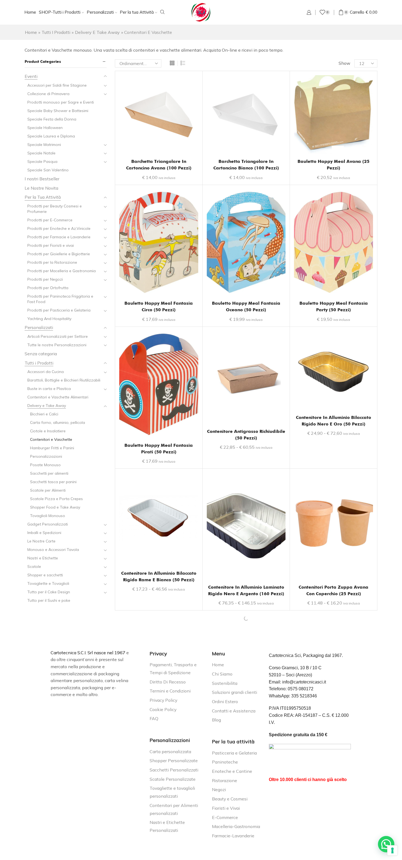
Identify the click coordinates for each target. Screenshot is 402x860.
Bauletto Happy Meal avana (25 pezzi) (333, 165)
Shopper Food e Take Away (55, 507)
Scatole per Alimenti (48, 490)
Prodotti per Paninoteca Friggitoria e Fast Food (60, 299)
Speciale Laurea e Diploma (51, 136)
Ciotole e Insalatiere (48, 430)
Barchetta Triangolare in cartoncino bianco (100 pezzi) (246, 165)
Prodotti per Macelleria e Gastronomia (61, 270)
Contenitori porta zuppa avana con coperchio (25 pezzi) (333, 590)
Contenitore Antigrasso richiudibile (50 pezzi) (246, 435)
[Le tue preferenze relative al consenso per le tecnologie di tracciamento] (392, 850)
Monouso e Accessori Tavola (53, 549)
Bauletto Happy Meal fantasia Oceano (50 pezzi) (246, 306)
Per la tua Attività (137, 12)
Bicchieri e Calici (44, 414)
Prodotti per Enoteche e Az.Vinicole (59, 228)
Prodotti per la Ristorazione (52, 262)
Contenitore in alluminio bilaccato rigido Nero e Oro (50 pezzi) (333, 421)
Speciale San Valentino (48, 170)
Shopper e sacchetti (45, 575)
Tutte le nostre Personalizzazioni (56, 344)
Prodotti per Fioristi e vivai (50, 245)
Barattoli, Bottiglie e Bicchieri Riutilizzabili (63, 380)
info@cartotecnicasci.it (304, 682)
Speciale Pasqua (42, 161)
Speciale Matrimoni (44, 144)
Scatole (34, 566)
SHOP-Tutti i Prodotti (59, 12)
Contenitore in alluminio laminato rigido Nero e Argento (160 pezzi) (246, 590)
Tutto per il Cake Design (48, 591)
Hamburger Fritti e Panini (52, 447)
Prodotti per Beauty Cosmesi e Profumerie (54, 209)
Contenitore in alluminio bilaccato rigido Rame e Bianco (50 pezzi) (158, 576)
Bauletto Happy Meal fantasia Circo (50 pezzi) (158, 306)
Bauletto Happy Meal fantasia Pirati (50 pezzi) (158, 448)
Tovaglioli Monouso (47, 515)
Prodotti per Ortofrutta (47, 287)
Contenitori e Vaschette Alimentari (57, 397)
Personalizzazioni (46, 456)
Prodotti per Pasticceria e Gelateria (59, 310)
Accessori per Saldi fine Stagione (57, 85)
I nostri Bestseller (42, 178)
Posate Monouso (45, 464)
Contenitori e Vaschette (51, 439)
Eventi (31, 76)
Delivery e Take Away (97, 32)
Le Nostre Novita (41, 188)
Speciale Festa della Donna (51, 119)
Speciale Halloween (45, 127)
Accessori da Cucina (45, 371)
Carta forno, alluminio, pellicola (57, 422)
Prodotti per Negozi (45, 279)
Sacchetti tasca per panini (53, 481)
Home (30, 12)
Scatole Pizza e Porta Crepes (56, 498)
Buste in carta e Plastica (49, 388)
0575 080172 (300, 688)
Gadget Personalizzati (47, 524)
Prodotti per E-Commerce (49, 220)
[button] (386, 844)
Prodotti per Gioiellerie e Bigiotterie (58, 253)
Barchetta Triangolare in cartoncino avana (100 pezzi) (158, 165)
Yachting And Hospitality (49, 318)
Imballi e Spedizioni (44, 532)
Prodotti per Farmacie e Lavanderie (59, 236)
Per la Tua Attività (43, 197)
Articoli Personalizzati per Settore (57, 336)
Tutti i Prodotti (56, 32)
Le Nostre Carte (41, 541)
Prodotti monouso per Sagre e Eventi (60, 102)
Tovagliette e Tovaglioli (48, 583)
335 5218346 (304, 696)
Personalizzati (100, 12)
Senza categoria (41, 353)
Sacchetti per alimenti (49, 473)
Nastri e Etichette (42, 558)
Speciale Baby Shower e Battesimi (57, 110)
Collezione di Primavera (48, 93)
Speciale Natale (41, 153)
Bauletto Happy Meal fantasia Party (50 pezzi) (333, 306)
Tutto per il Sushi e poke (48, 600)
